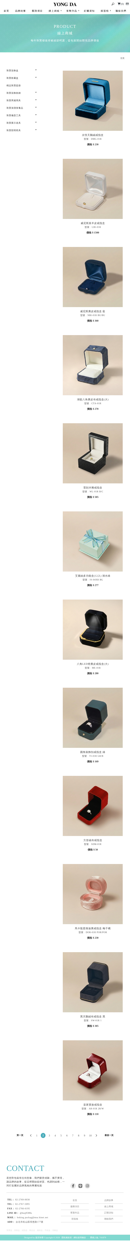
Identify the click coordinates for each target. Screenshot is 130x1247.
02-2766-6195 (22, 1208)
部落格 (105, 10)
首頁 (6, 10)
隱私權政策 (67, 1237)
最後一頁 (109, 1135)
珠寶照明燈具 (13, 130)
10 (90, 1135)
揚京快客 (39, 1237)
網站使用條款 (80, 1237)
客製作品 (71, 10)
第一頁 (20, 1135)
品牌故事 (20, 10)
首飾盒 (17, 1230)
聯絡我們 (121, 10)
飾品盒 (32, 1230)
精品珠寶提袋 (13, 85)
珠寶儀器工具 (13, 115)
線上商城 (54, 10)
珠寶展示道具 (13, 123)
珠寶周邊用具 (13, 100)
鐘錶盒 (40, 1230)
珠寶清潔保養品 (14, 108)
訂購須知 (89, 10)
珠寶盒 (9, 1230)
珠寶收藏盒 (12, 78)
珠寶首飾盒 (12, 70)
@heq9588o (26, 1213)
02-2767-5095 (22, 1204)
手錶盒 (47, 1230)
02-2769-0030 (22, 1199)
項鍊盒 (55, 1230)
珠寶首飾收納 (13, 93)
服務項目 (37, 10)
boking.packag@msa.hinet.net (32, 1217)
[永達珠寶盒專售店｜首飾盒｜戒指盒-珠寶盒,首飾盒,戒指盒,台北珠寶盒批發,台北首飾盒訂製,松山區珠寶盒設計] (65, 4)
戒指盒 (24, 1230)
